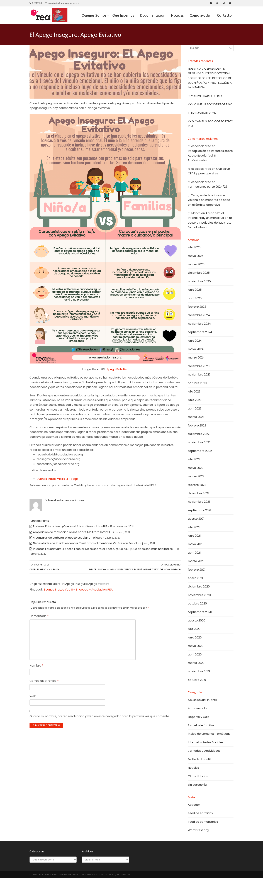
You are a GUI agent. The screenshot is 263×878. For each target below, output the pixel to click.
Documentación (152, 15)
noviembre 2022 (199, 442)
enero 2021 (195, 578)
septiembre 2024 (200, 332)
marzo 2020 (196, 663)
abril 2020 (195, 654)
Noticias (177, 15)
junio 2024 (195, 341)
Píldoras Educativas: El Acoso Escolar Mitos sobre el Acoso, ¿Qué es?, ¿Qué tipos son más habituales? (103, 549)
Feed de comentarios (203, 822)
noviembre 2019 (199, 671)
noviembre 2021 (199, 502)
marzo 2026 (196, 264)
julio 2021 (194, 527)
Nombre (36, 666)
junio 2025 (195, 290)
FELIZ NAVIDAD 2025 (202, 113)
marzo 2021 (196, 561)
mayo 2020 (195, 646)
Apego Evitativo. (117, 369)
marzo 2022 (196, 476)
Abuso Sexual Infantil (202, 700)
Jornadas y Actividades (204, 751)
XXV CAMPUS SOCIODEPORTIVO (210, 104)
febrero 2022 (197, 485)
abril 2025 (195, 298)
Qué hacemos (123, 15)
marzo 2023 (196, 417)
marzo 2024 (196, 357)
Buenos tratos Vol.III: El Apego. (57, 479)
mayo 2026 (195, 256)
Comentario (39, 616)
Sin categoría (197, 785)
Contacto (224, 15)
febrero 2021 (196, 570)
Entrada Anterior (44, 567)
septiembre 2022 (200, 451)
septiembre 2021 (199, 510)
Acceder (194, 805)
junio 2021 (194, 536)
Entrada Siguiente (135, 567)
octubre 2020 (197, 603)
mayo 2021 (195, 544)
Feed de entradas (200, 813)
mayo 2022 (195, 468)
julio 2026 (194, 247)
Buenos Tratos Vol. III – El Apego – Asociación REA (78, 589)
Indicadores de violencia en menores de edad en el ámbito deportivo (209, 200)
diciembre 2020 (199, 586)
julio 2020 (194, 629)
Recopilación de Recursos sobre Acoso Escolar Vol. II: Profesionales (210, 155)
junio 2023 (194, 400)
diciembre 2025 (199, 273)
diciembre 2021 (198, 493)
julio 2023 (194, 391)
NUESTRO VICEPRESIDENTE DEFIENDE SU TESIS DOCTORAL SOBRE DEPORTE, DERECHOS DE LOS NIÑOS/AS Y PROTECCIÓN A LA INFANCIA (210, 78)
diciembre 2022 (199, 434)
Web (33, 696)
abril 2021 (194, 553)
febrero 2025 (197, 307)
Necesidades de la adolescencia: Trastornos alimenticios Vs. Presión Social (85, 543)
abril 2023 (194, 408)
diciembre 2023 (199, 366)
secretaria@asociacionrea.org (63, 3)
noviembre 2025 (199, 281)
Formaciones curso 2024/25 (207, 187)
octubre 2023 (197, 383)
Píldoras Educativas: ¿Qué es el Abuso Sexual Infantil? (70, 526)
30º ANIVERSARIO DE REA (205, 96)
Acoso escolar (198, 708)
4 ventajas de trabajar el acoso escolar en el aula (67, 538)
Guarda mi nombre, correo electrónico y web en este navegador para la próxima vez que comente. (100, 716)
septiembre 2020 (200, 612)
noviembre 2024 (199, 324)
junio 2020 (195, 637)
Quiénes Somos (94, 15)
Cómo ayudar (200, 15)
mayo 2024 (196, 349)
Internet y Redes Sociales (205, 742)
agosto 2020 (196, 620)
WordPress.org (198, 830)
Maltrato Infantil (199, 759)
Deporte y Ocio (198, 717)
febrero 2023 (197, 425)
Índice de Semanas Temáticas (209, 734)
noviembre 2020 (199, 595)
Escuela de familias (201, 725)
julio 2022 (194, 459)
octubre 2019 (197, 680)
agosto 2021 (196, 519)
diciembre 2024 (199, 315)
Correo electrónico (44, 681)
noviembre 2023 (199, 374)
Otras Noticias (198, 776)
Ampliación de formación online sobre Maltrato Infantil (71, 532)
